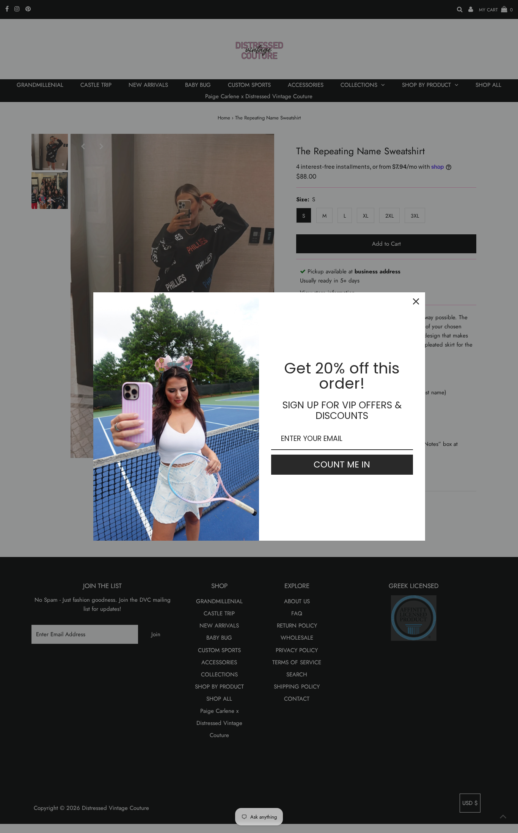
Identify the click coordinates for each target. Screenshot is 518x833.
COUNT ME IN (342, 464)
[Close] (416, 301)
